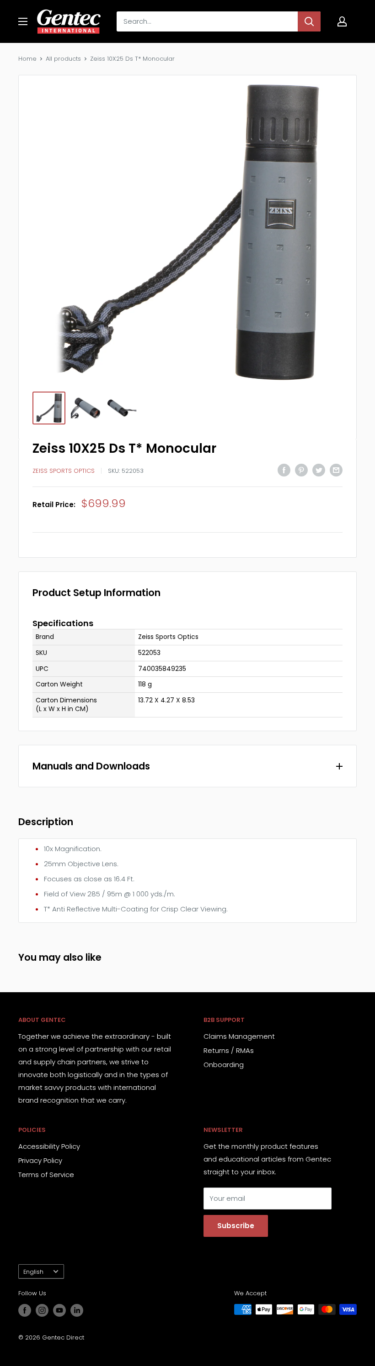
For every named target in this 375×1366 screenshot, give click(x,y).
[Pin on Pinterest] (301, 469)
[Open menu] (22, 21)
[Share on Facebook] (284, 469)
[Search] (309, 21)
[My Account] (342, 21)
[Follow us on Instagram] (42, 1310)
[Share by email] (336, 469)
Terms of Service (46, 1174)
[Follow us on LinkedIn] (76, 1310)
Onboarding (224, 1064)
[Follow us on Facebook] (24, 1310)
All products (63, 58)
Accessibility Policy (49, 1146)
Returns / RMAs (229, 1050)
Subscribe (235, 1225)
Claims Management (239, 1036)
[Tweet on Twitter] (318, 469)
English (33, 1272)
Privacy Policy (40, 1160)
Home (27, 58)
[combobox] (207, 21)
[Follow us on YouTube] (59, 1310)
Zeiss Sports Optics (63, 470)
